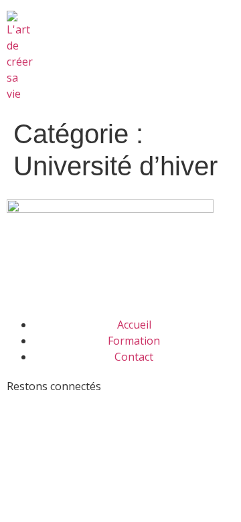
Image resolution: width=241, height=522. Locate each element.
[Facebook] (23, 411)
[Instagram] (95, 411)
